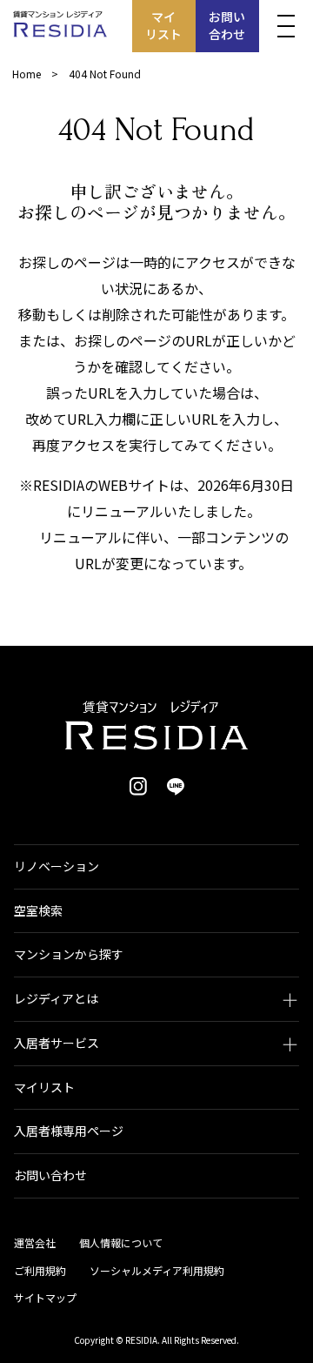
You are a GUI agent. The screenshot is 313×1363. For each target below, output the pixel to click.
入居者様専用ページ (68, 1130)
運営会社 (35, 1242)
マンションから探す (68, 954)
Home (26, 73)
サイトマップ (45, 1297)
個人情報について (121, 1242)
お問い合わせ (227, 25)
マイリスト (163, 25)
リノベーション (56, 866)
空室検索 (38, 910)
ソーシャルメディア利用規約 (157, 1270)
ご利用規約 (40, 1270)
